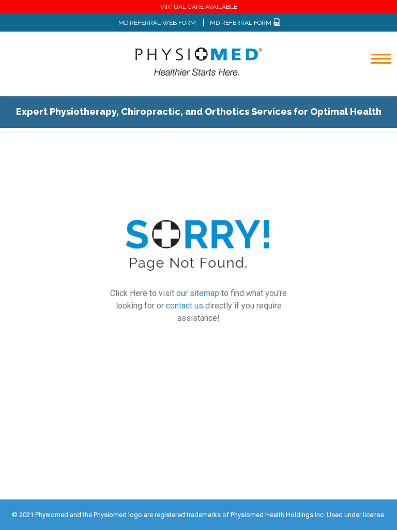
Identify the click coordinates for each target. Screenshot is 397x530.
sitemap (204, 294)
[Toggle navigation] (374, 86)
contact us (184, 306)
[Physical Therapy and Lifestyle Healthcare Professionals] (198, 61)
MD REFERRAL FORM (241, 22)
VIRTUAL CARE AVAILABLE (198, 6)
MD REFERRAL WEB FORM (157, 22)
